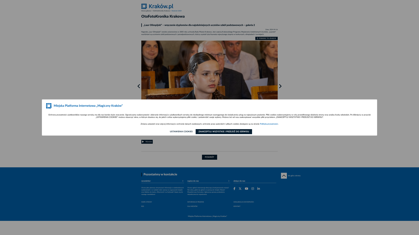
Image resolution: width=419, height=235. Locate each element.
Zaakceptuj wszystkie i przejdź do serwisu (224, 132)
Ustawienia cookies (181, 132)
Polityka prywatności (269, 124)
